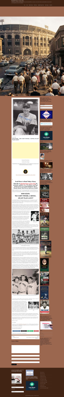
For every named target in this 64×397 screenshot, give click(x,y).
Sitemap (41, 314)
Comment (13, 344)
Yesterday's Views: (42, 376)
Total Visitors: (42, 383)
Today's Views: (42, 373)
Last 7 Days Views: (42, 379)
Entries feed (41, 333)
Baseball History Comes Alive (18, 0)
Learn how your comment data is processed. (26, 365)
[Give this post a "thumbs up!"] (12, 179)
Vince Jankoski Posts (24, 333)
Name (12, 354)
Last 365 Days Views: (42, 382)
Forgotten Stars (14, 333)
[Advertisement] (32, 11)
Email (12, 357)
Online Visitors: (42, 372)
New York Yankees (19, 333)
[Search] (41, 109)
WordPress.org (42, 336)
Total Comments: (42, 386)
